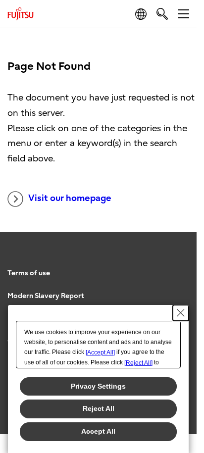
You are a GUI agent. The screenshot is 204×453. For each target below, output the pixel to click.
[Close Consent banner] (181, 313)
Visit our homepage (69, 198)
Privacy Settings (98, 386)
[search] (162, 13)
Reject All (98, 408)
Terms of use (28, 273)
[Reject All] (138, 362)
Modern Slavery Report (45, 296)
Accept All (98, 431)
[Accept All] (100, 352)
